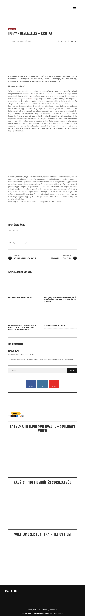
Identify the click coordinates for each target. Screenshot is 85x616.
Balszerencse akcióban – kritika (20, 297)
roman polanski (19, 243)
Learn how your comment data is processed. (56, 359)
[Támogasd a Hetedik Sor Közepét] (42, 20)
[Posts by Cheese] (9, 41)
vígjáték (26, 243)
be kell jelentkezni (28, 354)
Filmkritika (12, 29)
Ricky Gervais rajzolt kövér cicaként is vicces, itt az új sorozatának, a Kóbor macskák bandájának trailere (22, 328)
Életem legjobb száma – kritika (55, 326)
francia (12, 243)
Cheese (14, 41)
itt (30, 98)
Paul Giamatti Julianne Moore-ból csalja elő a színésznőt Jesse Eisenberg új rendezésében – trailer (60, 299)
